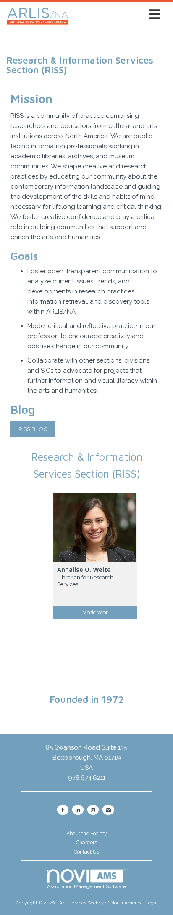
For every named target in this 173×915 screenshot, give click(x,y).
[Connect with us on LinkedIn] (78, 810)
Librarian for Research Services (85, 580)
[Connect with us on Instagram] (93, 810)
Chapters (86, 843)
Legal (151, 903)
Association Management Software (86, 886)
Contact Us (86, 852)
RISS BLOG (32, 429)
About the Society (86, 834)
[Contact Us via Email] (108, 810)
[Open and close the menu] (116, 14)
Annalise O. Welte (84, 569)
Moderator (95, 612)
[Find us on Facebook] (62, 810)
